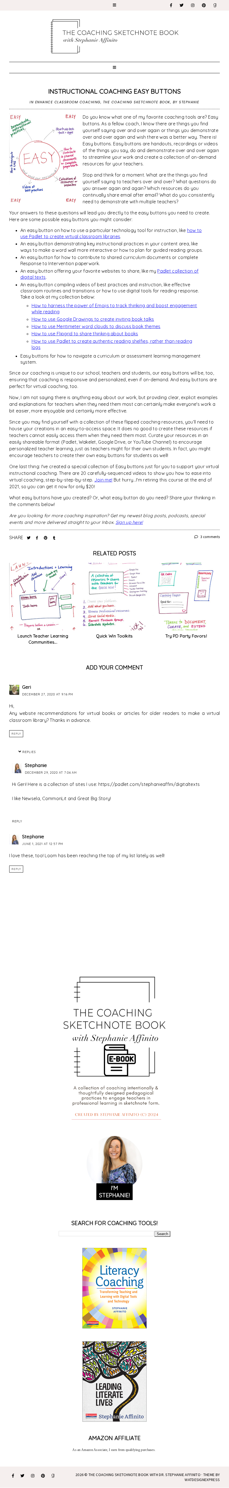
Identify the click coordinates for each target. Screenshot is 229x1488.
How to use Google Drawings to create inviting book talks (93, 319)
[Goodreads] (215, 5)
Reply (16, 734)
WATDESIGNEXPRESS (202, 1479)
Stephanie (36, 765)
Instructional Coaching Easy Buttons (114, 91)
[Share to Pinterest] (46, 538)
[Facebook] (171, 5)
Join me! (103, 480)
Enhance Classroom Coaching (68, 102)
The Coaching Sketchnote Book (136, 102)
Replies (29, 752)
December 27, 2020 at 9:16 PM (47, 694)
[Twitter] (182, 5)
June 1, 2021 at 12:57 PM (42, 844)
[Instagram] (193, 5)
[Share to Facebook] (37, 538)
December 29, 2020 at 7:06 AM (51, 772)
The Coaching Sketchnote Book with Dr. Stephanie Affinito (145, 1474)
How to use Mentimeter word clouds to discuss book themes (96, 326)
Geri (26, 687)
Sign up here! (129, 522)
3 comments (209, 536)
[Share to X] (29, 538)
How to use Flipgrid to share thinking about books (85, 333)
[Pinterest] (204, 5)
